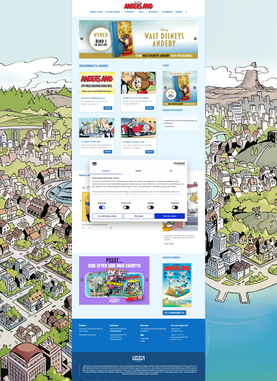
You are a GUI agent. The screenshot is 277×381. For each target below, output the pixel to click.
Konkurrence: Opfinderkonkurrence (93, 98)
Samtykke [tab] (106, 171)
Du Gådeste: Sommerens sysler (133, 142)
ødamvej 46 (176, 329)
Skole (141, 12)
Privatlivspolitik (144, 338)
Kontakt (179, 12)
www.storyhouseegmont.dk (179, 337)
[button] (80, 200)
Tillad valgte (138, 216)
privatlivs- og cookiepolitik (166, 197)
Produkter (152, 12)
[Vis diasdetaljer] (138, 39)
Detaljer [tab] (139, 171)
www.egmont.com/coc (177, 372)
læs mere (108, 108)
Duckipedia (129, 12)
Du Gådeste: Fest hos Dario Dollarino (136, 98)
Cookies (142, 341)
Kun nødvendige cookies (107, 216)
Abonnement (167, 12)
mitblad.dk (145, 331)
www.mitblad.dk (115, 331)
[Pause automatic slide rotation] (195, 183)
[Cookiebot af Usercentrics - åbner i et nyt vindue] (175, 163)
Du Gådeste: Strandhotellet (90, 141)
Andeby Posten (96, 12)
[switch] (126, 207)
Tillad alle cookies (169, 216)
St (171, 329)
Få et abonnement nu (174, 312)
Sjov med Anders (112, 12)
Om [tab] (171, 171)
